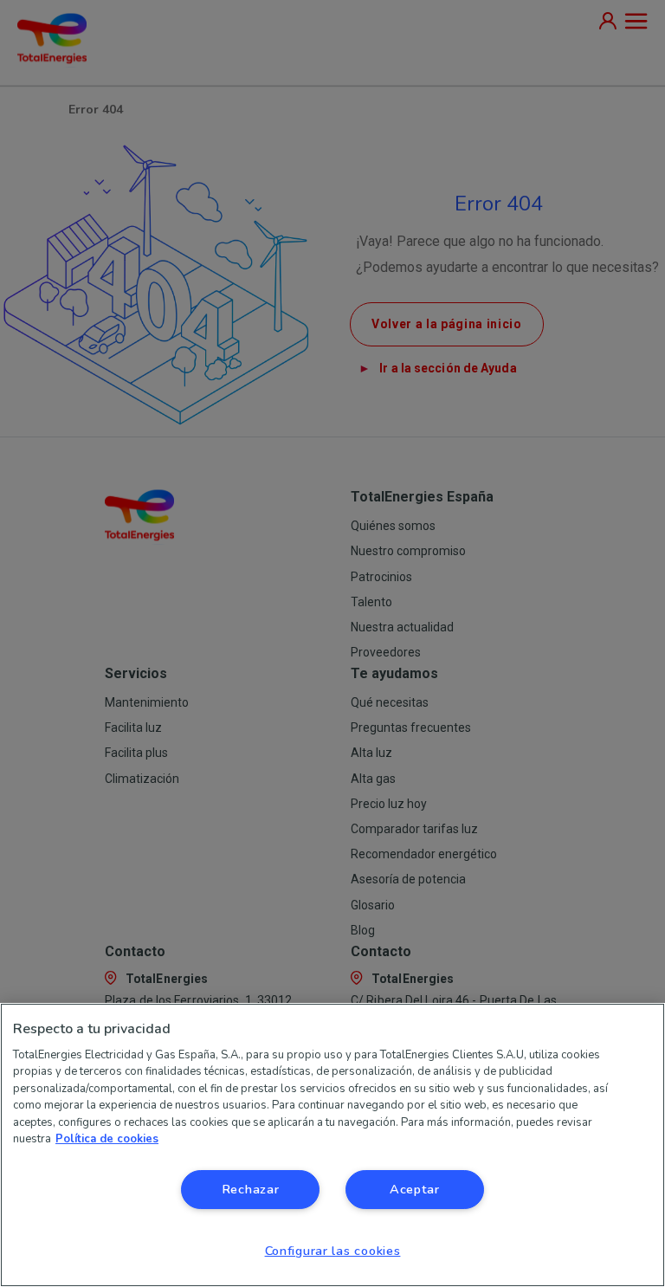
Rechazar (251, 1189)
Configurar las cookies (333, 1250)
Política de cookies (106, 1139)
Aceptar (415, 1189)
